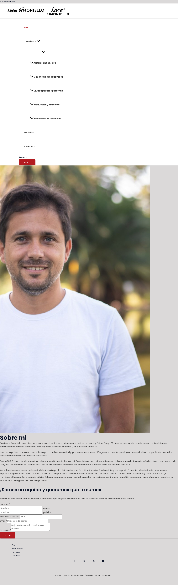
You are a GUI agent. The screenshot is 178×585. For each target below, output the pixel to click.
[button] (38, 41)
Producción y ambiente (47, 104)
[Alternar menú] (43, 52)
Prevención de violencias (47, 118)
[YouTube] (103, 561)
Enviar (8, 535)
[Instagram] (84, 561)
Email (3, 520)
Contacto (29, 146)
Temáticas (30, 41)
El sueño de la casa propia (48, 76)
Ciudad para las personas (48, 90)
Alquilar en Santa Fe (45, 62)
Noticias (29, 132)
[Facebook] (75, 561)
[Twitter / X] (93, 561)
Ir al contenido (7, 1)
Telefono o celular (10, 516)
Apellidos (46, 512)
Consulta (5, 530)
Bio (26, 27)
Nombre (5, 504)
